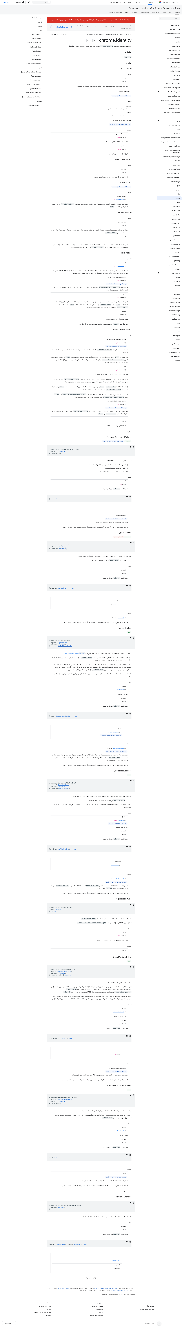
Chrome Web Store (115, 12)
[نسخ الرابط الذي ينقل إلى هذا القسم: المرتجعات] (125, 510)
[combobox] (41, 2)
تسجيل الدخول (6, 2)
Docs (177, 8)
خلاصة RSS (48, 1315)
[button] (169, 294)
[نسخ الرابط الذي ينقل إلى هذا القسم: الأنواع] (124, 63)
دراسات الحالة (138, 2)
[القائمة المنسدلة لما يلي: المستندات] (145, 2)
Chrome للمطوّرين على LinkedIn (42, 1312)
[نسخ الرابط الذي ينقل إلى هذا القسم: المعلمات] (126, 477)
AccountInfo (121, 266)
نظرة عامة (177, 12)
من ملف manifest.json (74, 653)
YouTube (48, 1309)
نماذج (126, 12)
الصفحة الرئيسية (127, 34)
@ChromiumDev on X (44, 1306)
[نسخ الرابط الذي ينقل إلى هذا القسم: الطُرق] (125, 432)
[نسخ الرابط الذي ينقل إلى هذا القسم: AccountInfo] (119, 68)
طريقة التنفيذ (155, 12)
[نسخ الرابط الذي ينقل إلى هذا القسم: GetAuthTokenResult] (111, 120)
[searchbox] (169, 18)
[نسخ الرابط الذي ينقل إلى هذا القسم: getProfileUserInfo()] (112, 771)
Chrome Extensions (163, 8)
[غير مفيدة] (52, 34)
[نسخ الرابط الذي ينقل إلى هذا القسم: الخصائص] (125, 74)
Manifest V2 (146, 8)
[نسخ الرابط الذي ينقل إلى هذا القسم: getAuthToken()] (116, 628)
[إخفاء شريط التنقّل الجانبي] (159, 1323)
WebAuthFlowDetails (118, 1012)
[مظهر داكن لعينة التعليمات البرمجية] (130, 446)
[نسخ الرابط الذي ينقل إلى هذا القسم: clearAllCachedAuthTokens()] (105, 437)
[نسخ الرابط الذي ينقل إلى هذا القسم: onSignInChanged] (114, 1197)
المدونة (129, 2)
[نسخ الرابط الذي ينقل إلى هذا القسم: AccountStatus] (117, 92)
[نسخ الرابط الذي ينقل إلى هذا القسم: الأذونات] (123, 52)
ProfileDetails (120, 820)
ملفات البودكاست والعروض (96, 1315)
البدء (170, 12)
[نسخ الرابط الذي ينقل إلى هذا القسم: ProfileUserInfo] (116, 212)
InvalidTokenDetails (119, 1131)
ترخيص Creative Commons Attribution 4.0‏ (106, 1288)
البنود (153, 1323)
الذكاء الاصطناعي (145, 12)
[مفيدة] (54, 34)
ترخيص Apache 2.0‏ (63, 1288)
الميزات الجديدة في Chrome (117, 2)
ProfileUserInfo (63, 789)
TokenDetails (120, 689)
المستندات (150, 2)
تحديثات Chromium (97, 1306)
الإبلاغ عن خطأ (150, 1306)
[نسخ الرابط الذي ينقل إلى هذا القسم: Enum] (126, 101)
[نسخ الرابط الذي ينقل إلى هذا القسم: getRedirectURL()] (114, 899)
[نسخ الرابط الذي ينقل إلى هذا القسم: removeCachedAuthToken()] (105, 1086)
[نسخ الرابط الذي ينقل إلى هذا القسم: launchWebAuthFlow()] (111, 957)
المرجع (135, 12)
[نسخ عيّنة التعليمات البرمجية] (133, 446)
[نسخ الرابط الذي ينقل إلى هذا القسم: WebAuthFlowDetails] (111, 330)
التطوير (164, 12)
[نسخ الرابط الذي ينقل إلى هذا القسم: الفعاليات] (122, 1191)
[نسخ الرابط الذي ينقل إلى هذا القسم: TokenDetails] (118, 253)
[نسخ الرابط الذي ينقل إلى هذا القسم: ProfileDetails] (118, 183)
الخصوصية (147, 1323)
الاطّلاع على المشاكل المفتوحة (147, 1309)
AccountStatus (120, 199)
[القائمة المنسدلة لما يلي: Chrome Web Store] (107, 12)
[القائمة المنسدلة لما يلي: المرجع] (132, 12)
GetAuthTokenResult (65, 646)
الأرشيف (101, 1312)
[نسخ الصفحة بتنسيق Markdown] (91, 40)
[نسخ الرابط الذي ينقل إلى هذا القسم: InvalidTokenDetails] (113, 159)
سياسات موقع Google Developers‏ (120, 1290)
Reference (133, 8)
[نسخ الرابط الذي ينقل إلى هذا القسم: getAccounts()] (117, 533)
